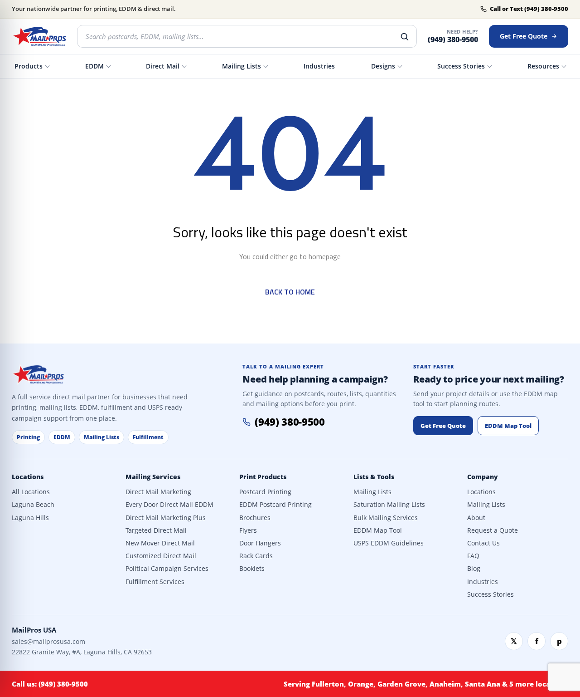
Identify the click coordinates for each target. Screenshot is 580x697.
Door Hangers (260, 543)
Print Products (262, 477)
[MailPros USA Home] (39, 36)
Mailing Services (153, 477)
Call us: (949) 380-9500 (50, 683)
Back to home (290, 291)
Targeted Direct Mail (156, 530)
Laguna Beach (33, 505)
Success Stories (461, 66)
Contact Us (483, 543)
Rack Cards (256, 556)
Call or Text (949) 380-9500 (529, 9)
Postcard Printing (265, 492)
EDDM (94, 66)
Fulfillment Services (155, 582)
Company (482, 477)
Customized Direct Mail (161, 556)
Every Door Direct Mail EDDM (169, 505)
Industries (319, 66)
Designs (383, 66)
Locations (28, 477)
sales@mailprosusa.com (48, 641)
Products (28, 66)
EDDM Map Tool (508, 426)
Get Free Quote (523, 36)
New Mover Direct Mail (160, 543)
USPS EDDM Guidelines (388, 543)
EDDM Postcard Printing (275, 505)
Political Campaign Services (167, 568)
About (476, 518)
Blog (473, 568)
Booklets (252, 568)
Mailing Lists (241, 66)
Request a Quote (492, 530)
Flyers (248, 530)
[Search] (404, 36)
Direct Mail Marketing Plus (166, 518)
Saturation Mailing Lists (389, 505)
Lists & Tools (373, 477)
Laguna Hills (30, 518)
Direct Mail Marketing (158, 492)
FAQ (473, 556)
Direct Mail (162, 66)
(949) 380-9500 (453, 39)
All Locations (31, 492)
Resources (543, 66)
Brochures (255, 518)
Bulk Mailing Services (385, 518)
